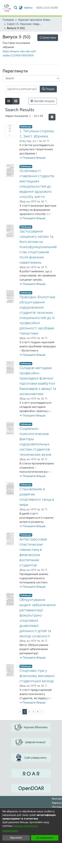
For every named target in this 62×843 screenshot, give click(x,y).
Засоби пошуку (44, 101)
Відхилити (16, 837)
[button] (32, 158)
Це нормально (44, 837)
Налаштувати (10, 830)
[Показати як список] (8, 101)
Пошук (50, 89)
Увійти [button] (28, 8)
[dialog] (31, 825)
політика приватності (25, 826)
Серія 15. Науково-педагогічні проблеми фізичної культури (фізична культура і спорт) (24, 24)
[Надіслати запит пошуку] (16, 8)
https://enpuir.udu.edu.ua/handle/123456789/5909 (19, 53)
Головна (8, 20)
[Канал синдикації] (52, 117)
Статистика (48, 38)
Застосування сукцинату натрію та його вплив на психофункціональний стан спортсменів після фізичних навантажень (38, 247)
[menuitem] (21, 8)
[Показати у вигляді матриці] (15, 101)
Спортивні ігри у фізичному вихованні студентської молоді (37, 675)
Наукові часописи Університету (35, 20)
